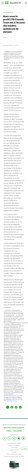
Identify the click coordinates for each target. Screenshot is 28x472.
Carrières (14, 452)
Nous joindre (17, 431)
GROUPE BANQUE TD (8, 12)
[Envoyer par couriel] (20, 407)
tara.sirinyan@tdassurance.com (11, 395)
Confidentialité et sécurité (14, 443)
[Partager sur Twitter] (8, 407)
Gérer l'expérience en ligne (14, 454)
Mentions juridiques (14, 445)
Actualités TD (15, 3)
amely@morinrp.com (12, 400)
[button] (2, 3)
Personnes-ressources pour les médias (14, 456)
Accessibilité (14, 447)
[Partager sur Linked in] (16, 407)
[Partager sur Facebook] (12, 407)
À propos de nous (14, 450)
